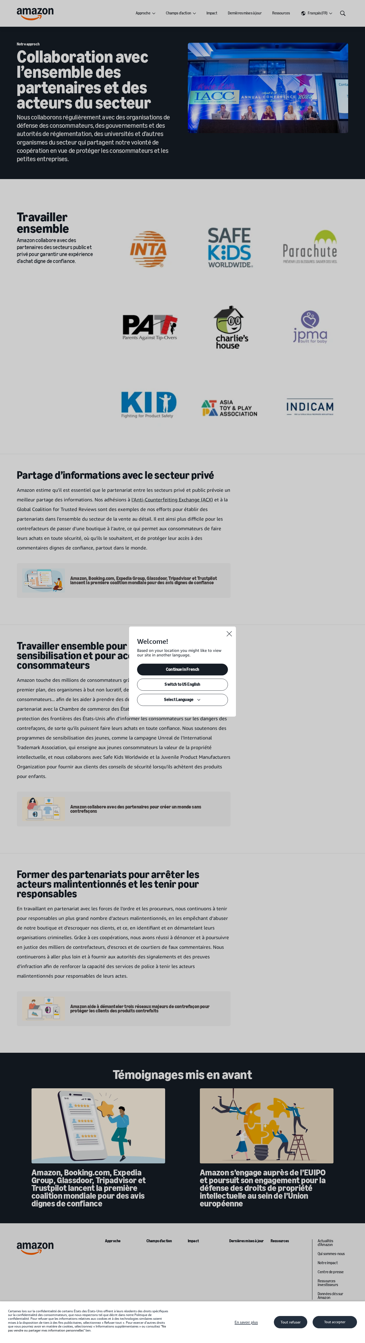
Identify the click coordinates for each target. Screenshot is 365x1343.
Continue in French (182, 669)
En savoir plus (246, 1322)
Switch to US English (182, 684)
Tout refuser (291, 1322)
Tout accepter (334, 1322)
